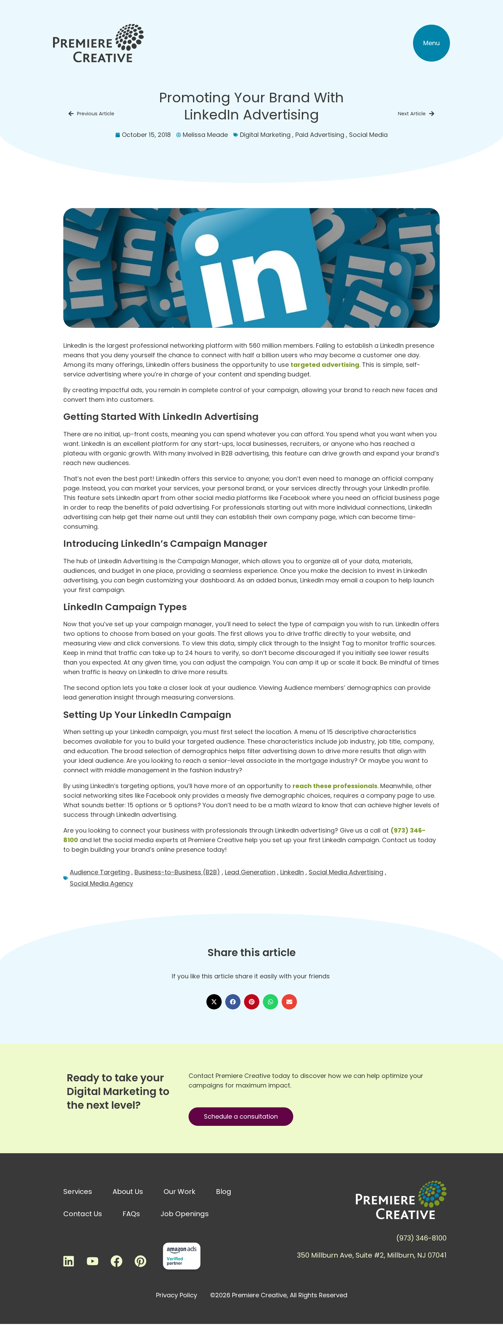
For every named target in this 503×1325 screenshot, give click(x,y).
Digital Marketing (265, 134)
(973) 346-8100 (421, 1238)
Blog (223, 1191)
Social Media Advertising (346, 872)
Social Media (368, 134)
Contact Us (82, 1214)
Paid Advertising (319, 134)
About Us (128, 1191)
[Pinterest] (140, 1261)
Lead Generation (250, 872)
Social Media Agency (101, 883)
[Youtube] (92, 1261)
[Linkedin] (68, 1261)
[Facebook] (116, 1261)
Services (77, 1191)
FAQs (131, 1214)
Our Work (179, 1191)
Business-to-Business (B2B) (177, 872)
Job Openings (184, 1214)
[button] (431, 43)
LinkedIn (292, 872)
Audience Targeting (100, 872)
